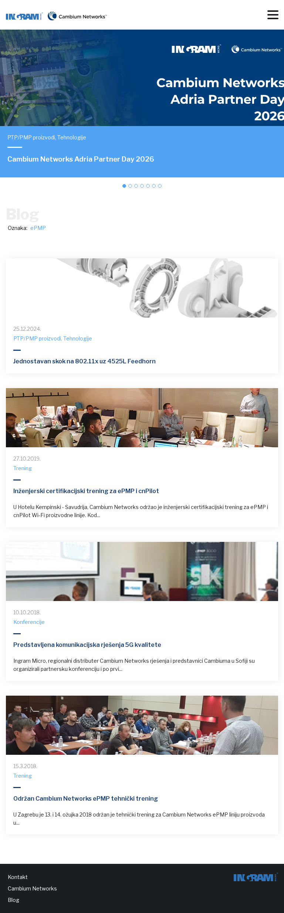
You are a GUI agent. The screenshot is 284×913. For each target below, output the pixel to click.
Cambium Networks (32, 888)
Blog (13, 900)
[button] (124, 186)
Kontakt (18, 877)
